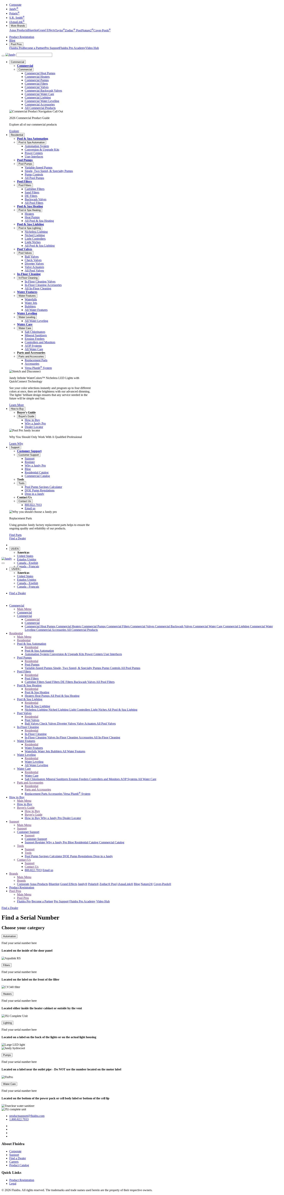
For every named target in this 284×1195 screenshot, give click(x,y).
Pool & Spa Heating (30, 206)
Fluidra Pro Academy (72, 48)
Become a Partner (34, 48)
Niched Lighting (58, 709)
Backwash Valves (85, 682)
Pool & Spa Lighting (30, 224)
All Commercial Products (82, 629)
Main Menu (24, 609)
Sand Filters (52, 682)
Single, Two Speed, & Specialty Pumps (77, 668)
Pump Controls (111, 668)
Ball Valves (32, 723)
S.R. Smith (17, 17)
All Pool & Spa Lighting (122, 709)
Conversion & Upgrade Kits (67, 654)
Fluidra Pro (16, 48)
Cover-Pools (102, 30)
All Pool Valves (106, 723)
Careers (14, 1161)
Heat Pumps (42, 695)
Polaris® (93, 884)
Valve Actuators (87, 723)
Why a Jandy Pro (52, 818)
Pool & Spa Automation (32, 138)
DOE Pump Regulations (78, 856)
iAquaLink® (125, 884)
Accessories (55, 793)
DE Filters (67, 682)
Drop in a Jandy (103, 856)
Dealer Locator (72, 818)
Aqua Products (18, 30)
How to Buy (17, 408)
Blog (12, 40)
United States (25, 556)
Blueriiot (32, 30)
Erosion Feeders (79, 779)
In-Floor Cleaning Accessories (75, 737)
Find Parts (15, 535)
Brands (13, 873)
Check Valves (48, 723)
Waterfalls (31, 751)
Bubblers (56, 751)
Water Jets (44, 751)
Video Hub (92, 48)
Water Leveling (27, 313)
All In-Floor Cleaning (107, 737)
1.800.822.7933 (19, 1119)
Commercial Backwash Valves (174, 626)
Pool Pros (16, 44)
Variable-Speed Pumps (39, 668)
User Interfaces (113, 654)
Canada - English (27, 563)
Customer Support (29, 451)
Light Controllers (80, 709)
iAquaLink (17, 22)
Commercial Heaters (69, 626)
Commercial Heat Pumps (40, 626)
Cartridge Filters (35, 682)
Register (40, 842)
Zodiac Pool (73, 30)
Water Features (27, 292)
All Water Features (73, 751)
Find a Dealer (17, 538)
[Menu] (3, 55)
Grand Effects (46, 30)
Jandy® (82, 884)
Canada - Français (28, 566)
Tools (22, 483)
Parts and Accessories (31, 356)
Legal (12, 1183)
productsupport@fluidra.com (26, 1115)
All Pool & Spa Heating (64, 695)
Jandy (13, 9)
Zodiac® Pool (108, 884)
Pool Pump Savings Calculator (44, 856)
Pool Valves (24, 249)
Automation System (37, 654)
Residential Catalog (87, 842)
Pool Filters (24, 181)
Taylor (60, 30)
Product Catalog (19, 1165)
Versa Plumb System (76, 793)
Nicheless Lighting (36, 709)
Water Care (24, 324)
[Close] (3, 563)
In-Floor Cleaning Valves (40, 737)
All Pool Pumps (130, 668)
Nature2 (88, 30)
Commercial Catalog (111, 842)
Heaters (30, 695)
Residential (17, 134)
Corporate (15, 4)
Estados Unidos (26, 559)
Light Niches (99, 709)
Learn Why (16, 443)
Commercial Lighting (236, 626)
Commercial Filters (118, 626)
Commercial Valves (142, 626)
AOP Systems (129, 779)
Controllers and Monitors (104, 779)
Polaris (14, 13)
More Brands (18, 25)
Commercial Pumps (94, 626)
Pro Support (52, 48)
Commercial (17, 62)
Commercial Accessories (51, 629)
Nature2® (147, 884)
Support (15, 447)
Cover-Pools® (162, 884)
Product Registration (21, 37)
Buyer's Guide (26, 416)
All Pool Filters (105, 682)
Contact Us (25, 501)
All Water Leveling (36, 765)
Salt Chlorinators (35, 779)
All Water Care (147, 779)
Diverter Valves (67, 723)
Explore (14, 131)
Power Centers (94, 654)
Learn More (16, 405)
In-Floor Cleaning (29, 274)
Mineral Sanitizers (57, 779)
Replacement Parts (36, 793)
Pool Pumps (25, 160)
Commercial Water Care (208, 626)
